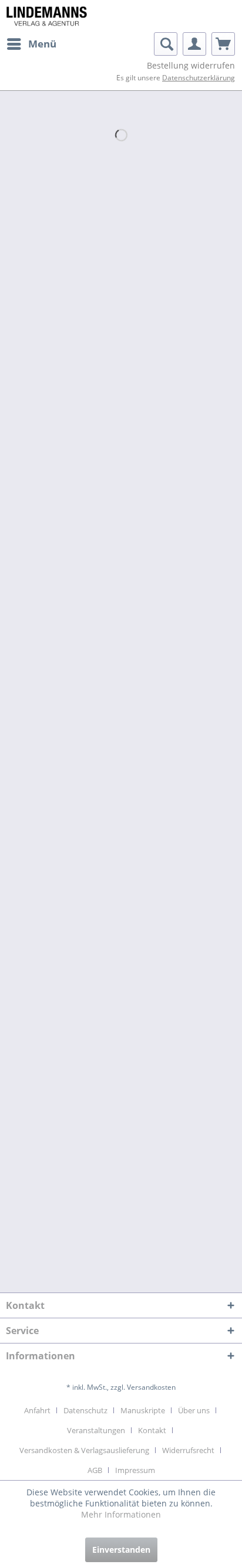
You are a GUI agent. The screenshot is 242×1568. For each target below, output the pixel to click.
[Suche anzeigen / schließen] (165, 44)
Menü (42, 43)
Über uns (194, 1410)
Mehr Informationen (121, 1514)
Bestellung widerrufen (191, 65)
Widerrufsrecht (188, 1450)
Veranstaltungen (96, 1430)
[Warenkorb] (223, 44)
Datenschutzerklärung (198, 78)
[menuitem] (31, 44)
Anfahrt (37, 1410)
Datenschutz (85, 1410)
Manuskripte (142, 1410)
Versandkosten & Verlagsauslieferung (84, 1450)
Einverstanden (121, 1549)
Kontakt (152, 1430)
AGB (95, 1470)
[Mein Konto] (194, 44)
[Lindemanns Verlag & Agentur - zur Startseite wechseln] (46, 16)
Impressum (135, 1470)
